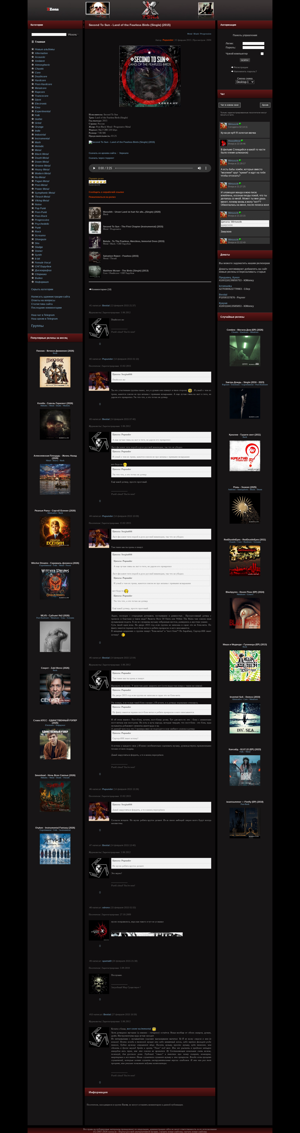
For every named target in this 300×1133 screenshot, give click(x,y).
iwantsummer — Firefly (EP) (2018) (244, 802)
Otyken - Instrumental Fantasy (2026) (55, 827)
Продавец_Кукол (229, 277)
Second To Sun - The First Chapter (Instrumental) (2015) (133, 226)
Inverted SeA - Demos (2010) (245, 697)
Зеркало (124, 153)
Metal (189, 34)
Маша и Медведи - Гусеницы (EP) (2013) (245, 644)
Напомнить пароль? (245, 71)
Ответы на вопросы (43, 300)
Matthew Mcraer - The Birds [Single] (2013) (126, 270)
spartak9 (106, 961)
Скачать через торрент (101, 158)
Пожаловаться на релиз (102, 197)
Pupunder (168, 40)
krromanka (225, 286)
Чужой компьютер (237, 53)
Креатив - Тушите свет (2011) (245, 434)
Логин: (229, 43)
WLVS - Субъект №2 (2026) (55, 615)
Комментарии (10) (101, 289)
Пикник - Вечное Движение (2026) (55, 351)
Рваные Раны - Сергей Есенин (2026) (55, 510)
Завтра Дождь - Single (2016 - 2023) (245, 382)
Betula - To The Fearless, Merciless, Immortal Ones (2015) (133, 241)
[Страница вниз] (84, 27)
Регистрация (241, 67)
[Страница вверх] (84, 24)
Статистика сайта (42, 304)
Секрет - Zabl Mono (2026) (55, 668)
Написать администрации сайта (50, 296)
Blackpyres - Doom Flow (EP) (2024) (245, 592)
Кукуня (223, 303)
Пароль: (231, 47)
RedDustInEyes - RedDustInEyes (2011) (245, 539)
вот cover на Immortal (139, 1029)
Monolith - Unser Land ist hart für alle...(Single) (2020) (132, 212)
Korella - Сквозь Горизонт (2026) (55, 403)
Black (196, 34)
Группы (37, 326)
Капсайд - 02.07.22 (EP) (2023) (245, 749)
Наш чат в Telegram (43, 315)
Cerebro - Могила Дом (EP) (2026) (245, 330)
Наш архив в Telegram (44, 318)
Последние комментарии (46, 307)
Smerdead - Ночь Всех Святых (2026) (55, 775)
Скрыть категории (42, 289)
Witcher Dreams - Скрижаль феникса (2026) (55, 563)
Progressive (205, 34)
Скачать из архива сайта (102, 153)
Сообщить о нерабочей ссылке (106, 192)
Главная (40, 41)
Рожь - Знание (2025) (245, 487)
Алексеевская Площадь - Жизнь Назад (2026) (55, 456)
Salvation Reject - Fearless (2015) (121, 256)
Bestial (106, 305)
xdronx (106, 907)
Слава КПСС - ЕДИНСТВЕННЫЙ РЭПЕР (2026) (55, 721)
